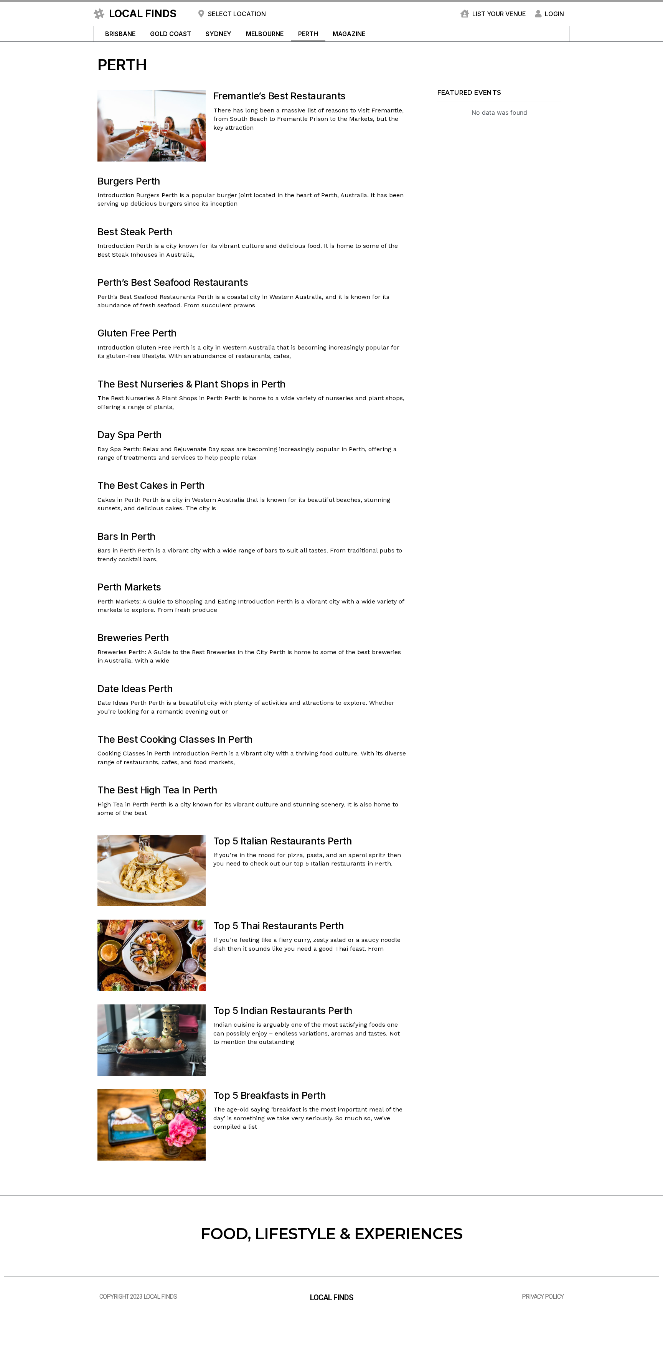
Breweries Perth (133, 637)
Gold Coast (170, 34)
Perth (308, 34)
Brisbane (120, 34)
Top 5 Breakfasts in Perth (269, 1095)
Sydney (218, 34)
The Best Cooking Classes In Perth (175, 739)
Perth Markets (129, 587)
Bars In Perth (126, 536)
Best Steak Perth (134, 231)
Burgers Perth (128, 181)
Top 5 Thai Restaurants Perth (278, 926)
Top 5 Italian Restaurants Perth (282, 841)
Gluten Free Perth (137, 333)
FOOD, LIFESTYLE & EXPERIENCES (331, 1233)
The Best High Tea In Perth (157, 790)
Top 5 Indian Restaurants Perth (283, 1010)
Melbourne (265, 34)
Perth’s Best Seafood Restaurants (172, 282)
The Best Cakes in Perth (151, 485)
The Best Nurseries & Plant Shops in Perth (191, 384)
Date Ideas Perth (135, 688)
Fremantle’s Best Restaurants (279, 96)
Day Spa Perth (129, 434)
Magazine (349, 34)
